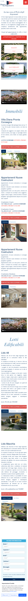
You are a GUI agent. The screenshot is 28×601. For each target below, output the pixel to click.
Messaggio (6, 567)
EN (3, 1)
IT (1, 1)
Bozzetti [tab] (9, 151)
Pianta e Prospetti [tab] (6, 498)
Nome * (5, 544)
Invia (14, 579)
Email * (5, 555)
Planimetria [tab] (17, 151)
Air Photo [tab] (20, 411)
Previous (4, 161)
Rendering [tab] (4, 222)
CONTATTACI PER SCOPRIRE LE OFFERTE (14, 147)
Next (24, 161)
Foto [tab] (3, 151)
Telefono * (6, 561)
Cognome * (6, 549)
